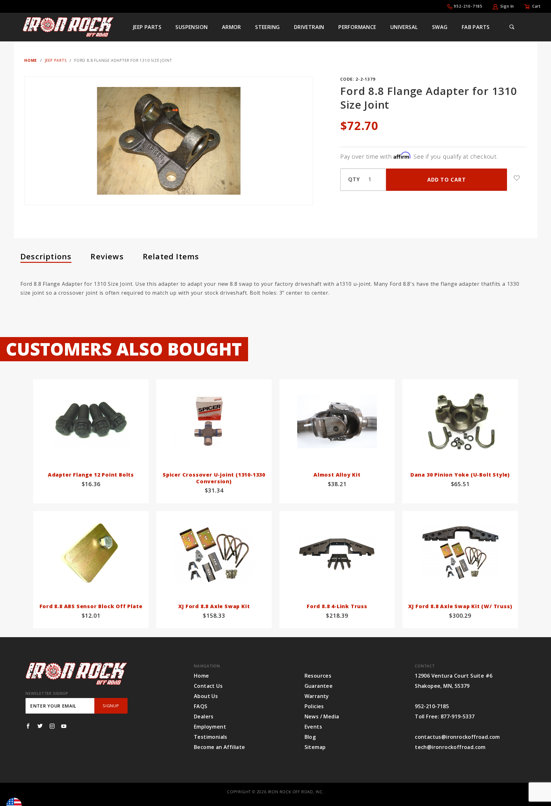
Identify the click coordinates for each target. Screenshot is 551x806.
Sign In (507, 6)
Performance (357, 27)
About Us (206, 696)
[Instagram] (52, 726)
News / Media (322, 716)
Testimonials (210, 736)
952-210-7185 (468, 6)
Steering (267, 27)
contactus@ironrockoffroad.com (457, 736)
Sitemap (315, 747)
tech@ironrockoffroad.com (450, 747)
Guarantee (319, 685)
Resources (318, 675)
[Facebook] (28, 726)
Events (313, 726)
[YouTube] (64, 726)
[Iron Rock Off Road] (68, 26)
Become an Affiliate (219, 747)
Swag (440, 27)
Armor (231, 27)
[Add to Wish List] (517, 178)
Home (201, 675)
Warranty (317, 696)
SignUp (111, 706)
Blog (310, 736)
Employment (210, 726)
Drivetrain (309, 27)
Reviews (107, 256)
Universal (404, 27)
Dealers (204, 716)
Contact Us (208, 685)
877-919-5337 (458, 716)
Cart (536, 6)
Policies (314, 706)
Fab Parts (476, 27)
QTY (354, 179)
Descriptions (45, 256)
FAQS (201, 706)
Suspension (191, 27)
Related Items (171, 256)
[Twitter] (40, 726)
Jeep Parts (147, 27)
